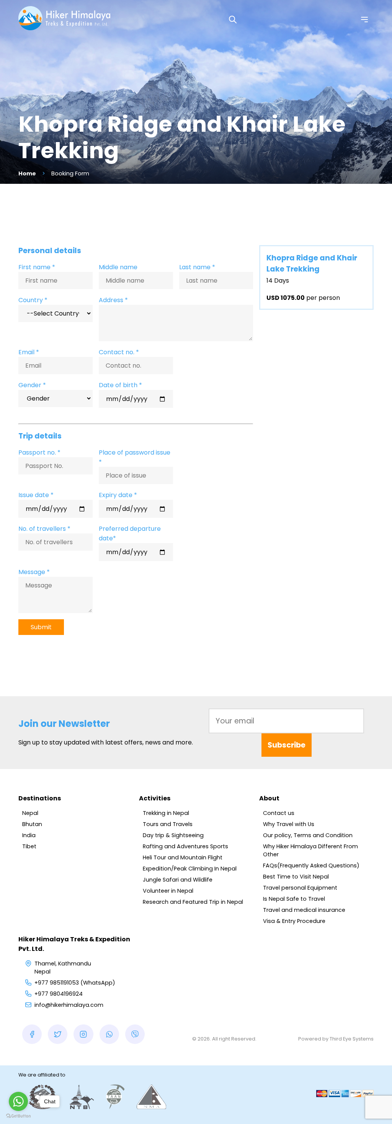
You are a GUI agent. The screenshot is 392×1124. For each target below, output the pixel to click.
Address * (113, 300)
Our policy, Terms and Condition (308, 835)
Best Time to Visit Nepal (296, 876)
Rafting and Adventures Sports (185, 846)
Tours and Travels (168, 824)
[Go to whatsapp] (18, 1101)
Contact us (278, 813)
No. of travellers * (44, 528)
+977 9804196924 (58, 994)
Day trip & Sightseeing (173, 835)
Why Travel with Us (288, 824)
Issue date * (36, 495)
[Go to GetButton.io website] (18, 1116)
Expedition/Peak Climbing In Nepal (190, 868)
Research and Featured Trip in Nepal (193, 902)
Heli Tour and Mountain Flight (182, 857)
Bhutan (32, 824)
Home (27, 173)
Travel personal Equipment (300, 888)
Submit (41, 627)
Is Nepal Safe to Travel (294, 899)
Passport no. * (39, 452)
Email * (28, 352)
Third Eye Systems (352, 1039)
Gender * (32, 385)
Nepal (30, 813)
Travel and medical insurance (304, 910)
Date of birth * (120, 385)
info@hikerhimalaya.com (68, 1005)
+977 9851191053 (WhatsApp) (74, 983)
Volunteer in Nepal (168, 891)
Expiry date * (118, 495)
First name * (36, 267)
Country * (32, 300)
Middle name (118, 267)
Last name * (197, 267)
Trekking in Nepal (166, 813)
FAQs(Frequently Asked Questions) (311, 865)
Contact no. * (119, 352)
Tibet (29, 846)
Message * (34, 572)
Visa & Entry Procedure (294, 921)
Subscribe (286, 745)
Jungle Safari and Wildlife (177, 879)
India (29, 835)
